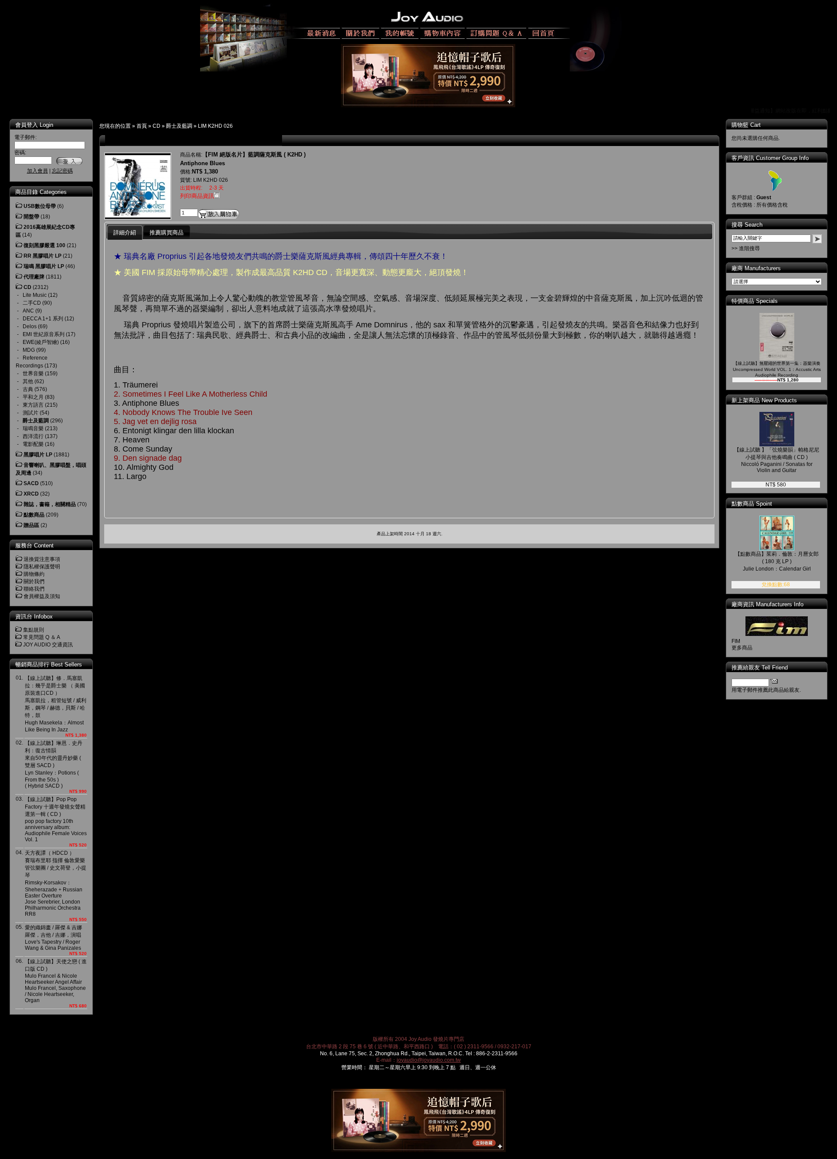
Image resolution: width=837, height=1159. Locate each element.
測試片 (30, 413)
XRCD (31, 494)
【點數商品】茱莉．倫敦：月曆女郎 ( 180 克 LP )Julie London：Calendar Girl (777, 561)
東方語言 (33, 405)
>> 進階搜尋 (746, 248)
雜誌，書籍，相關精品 (50, 504)
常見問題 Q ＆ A (41, 637)
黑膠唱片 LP (38, 455)
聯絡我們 (34, 589)
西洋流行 (33, 436)
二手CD (32, 303)
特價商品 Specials (755, 301)
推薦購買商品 (167, 232)
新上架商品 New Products (764, 400)
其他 (28, 381)
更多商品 (742, 648)
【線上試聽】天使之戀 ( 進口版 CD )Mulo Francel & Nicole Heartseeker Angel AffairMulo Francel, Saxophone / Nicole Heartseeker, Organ (56, 980)
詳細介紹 (124, 232)
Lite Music (35, 295)
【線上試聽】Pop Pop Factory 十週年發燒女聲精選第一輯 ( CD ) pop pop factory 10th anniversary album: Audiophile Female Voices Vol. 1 (56, 819)
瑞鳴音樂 (33, 428)
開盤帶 (31, 217)
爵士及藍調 (179, 126)
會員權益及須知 (42, 596)
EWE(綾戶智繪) (41, 342)
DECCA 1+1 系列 (43, 319)
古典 (28, 389)
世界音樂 (33, 373)
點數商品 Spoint (752, 503)
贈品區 (31, 525)
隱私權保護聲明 (42, 567)
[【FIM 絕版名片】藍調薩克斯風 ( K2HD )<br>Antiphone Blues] (137, 217)
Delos (30, 326)
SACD (31, 483)
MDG (29, 350)
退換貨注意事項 (42, 559)
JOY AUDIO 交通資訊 (48, 645)
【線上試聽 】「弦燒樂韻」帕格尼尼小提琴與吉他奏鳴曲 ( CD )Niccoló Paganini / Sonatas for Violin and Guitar (776, 460)
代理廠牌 (34, 277)
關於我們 (34, 581)
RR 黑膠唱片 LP (42, 256)
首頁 (141, 126)
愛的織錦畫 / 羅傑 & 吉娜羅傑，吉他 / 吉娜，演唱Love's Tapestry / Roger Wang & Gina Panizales (53, 937)
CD (156, 126)
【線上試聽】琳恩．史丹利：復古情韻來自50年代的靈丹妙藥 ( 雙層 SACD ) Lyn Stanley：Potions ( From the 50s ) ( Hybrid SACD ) (53, 764)
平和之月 (33, 397)
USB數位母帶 (40, 206)
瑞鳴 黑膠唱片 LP (44, 266)
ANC (28, 311)
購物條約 (34, 574)
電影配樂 (33, 444)
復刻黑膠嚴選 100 (44, 245)
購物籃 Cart (746, 125)
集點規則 (33, 630)
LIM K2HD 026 (215, 126)
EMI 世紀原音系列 (44, 334)
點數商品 (34, 515)
